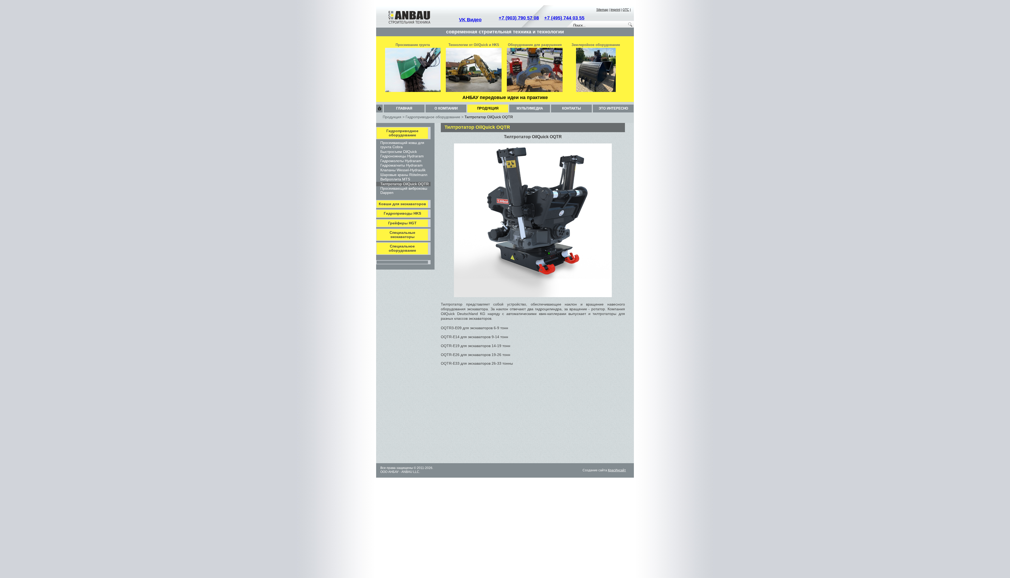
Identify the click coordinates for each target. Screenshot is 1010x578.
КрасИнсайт (617, 470)
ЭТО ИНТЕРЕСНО (613, 108)
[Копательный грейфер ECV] (596, 91)
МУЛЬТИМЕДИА (530, 108)
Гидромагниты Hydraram (401, 165)
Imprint (615, 10)
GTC (626, 10)
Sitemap (602, 10)
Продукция (487, 108)
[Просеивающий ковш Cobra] (413, 91)
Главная (404, 108)
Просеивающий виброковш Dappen (403, 190)
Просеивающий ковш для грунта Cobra (402, 145)
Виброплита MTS (395, 179)
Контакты (571, 108)
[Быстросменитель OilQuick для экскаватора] (474, 91)
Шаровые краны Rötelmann (403, 175)
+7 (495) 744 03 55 (564, 17)
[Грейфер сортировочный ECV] (535, 91)
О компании (446, 108)
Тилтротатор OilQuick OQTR (404, 184)
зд (588, 470)
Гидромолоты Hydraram (400, 161)
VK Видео (470, 19)
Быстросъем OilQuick (398, 151)
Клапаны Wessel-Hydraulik (403, 170)
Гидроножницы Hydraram (402, 156)
